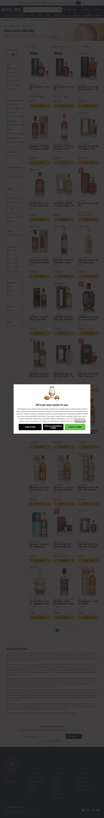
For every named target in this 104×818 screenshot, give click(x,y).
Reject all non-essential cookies (53, 427)
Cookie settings (30, 427)
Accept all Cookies (75, 427)
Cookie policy (80, 421)
